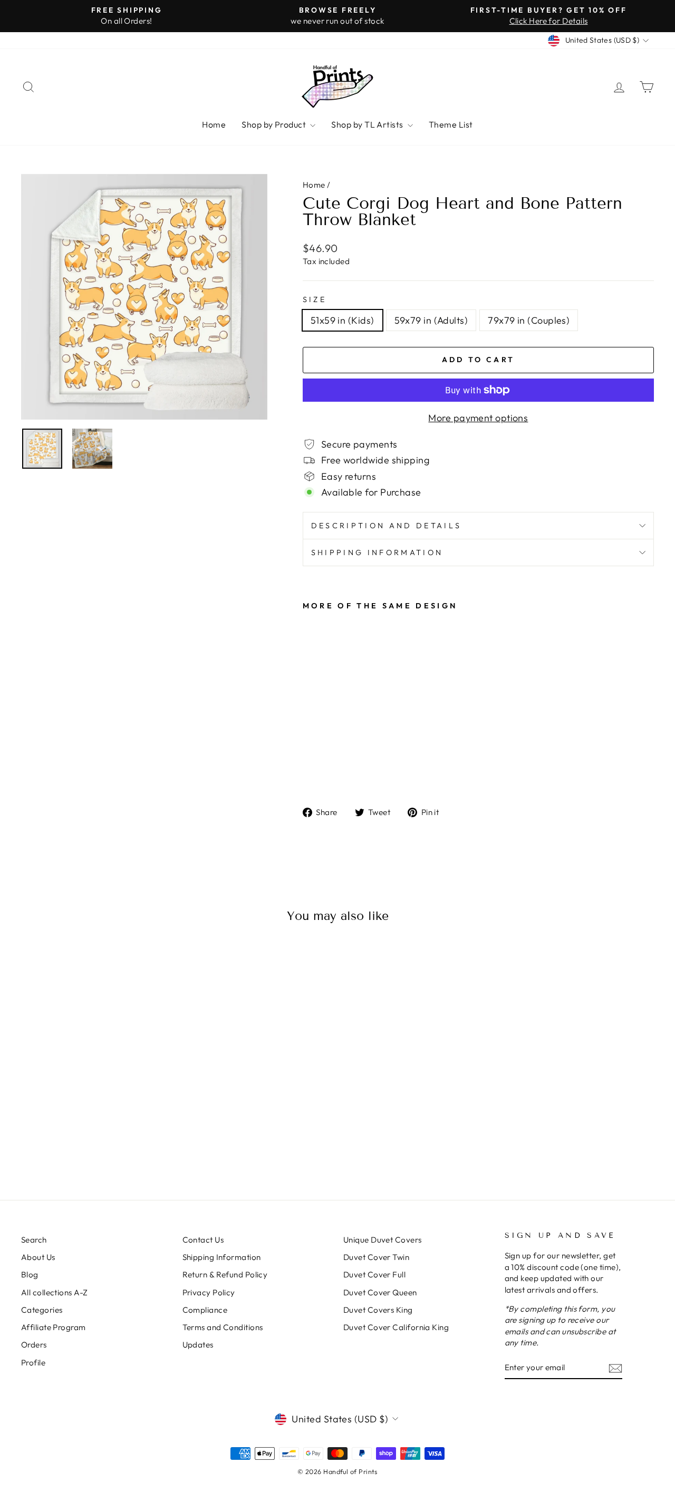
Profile (33, 1363)
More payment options (478, 418)
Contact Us (203, 1240)
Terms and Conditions (222, 1327)
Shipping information (377, 552)
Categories (42, 1310)
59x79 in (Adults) (431, 320)
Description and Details (386, 525)
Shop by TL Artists (368, 124)
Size (314, 299)
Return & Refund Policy (225, 1274)
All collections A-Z (54, 1292)
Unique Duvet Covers (382, 1240)
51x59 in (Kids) (342, 320)
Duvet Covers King (378, 1310)
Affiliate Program (53, 1327)
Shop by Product (274, 124)
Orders (34, 1345)
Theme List (451, 124)
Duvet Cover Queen (380, 1292)
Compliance (205, 1310)
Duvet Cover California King (396, 1327)
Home (214, 124)
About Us (38, 1257)
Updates (198, 1345)
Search (34, 1240)
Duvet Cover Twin (376, 1257)
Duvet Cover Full (374, 1274)
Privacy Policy (208, 1292)
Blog (29, 1274)
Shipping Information (221, 1257)
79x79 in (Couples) (529, 320)
